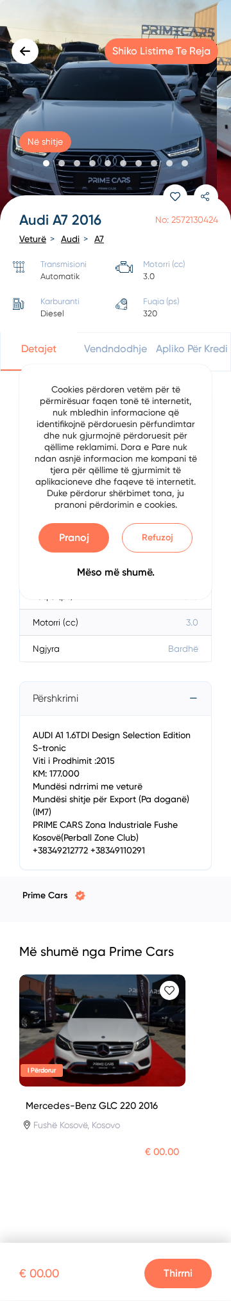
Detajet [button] (38, 349)
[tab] (115, 698)
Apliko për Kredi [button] (192, 349)
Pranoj (74, 537)
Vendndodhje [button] (115, 349)
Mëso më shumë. (116, 572)
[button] (46, 163)
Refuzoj (157, 537)
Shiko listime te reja (161, 51)
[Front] (115, 112)
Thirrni (178, 1273)
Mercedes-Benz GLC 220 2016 (92, 1105)
